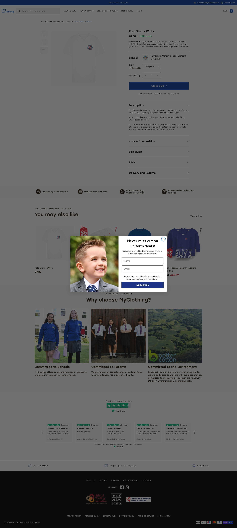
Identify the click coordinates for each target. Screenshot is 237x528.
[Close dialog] (163, 239)
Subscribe (142, 285)
